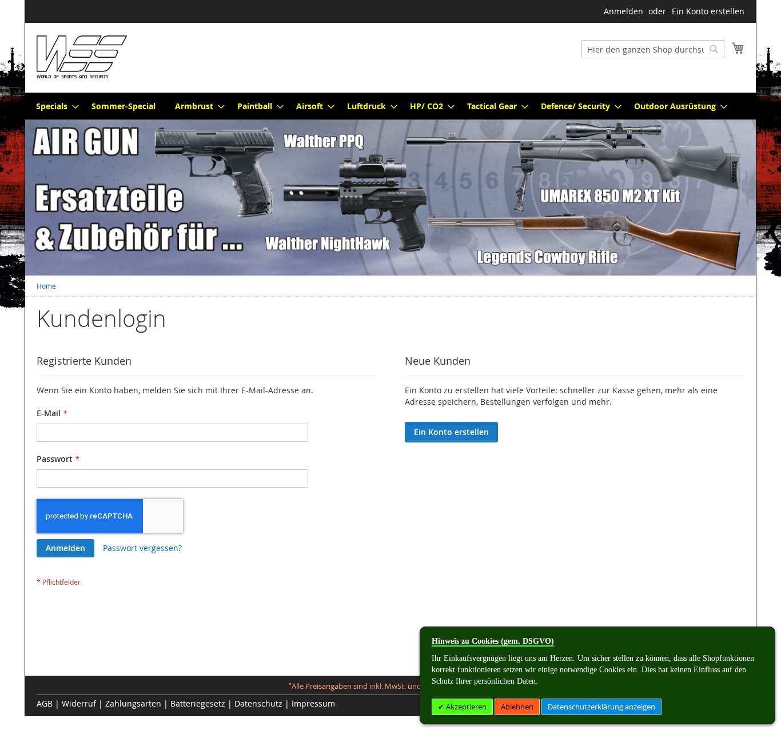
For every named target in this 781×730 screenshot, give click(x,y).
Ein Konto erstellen (708, 11)
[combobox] (652, 49)
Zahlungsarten (133, 703)
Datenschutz (258, 703)
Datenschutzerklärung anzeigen (601, 706)
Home (46, 285)
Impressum (313, 703)
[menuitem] (54, 106)
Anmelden (623, 11)
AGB (45, 703)
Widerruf (79, 703)
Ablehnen (517, 706)
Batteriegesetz (197, 703)
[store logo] (82, 56)
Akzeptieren (465, 706)
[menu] (390, 106)
